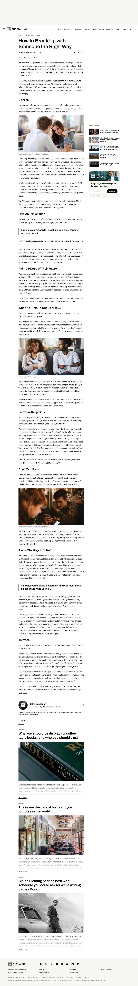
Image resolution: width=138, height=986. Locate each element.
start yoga (65, 645)
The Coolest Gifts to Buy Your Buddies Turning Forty (109, 164)
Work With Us (36, 977)
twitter (83, 705)
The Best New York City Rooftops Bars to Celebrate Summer (109, 156)
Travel (118, 29)
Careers (28, 977)
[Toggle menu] (4, 29)
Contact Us (73, 970)
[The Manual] (17, 29)
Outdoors (109, 29)
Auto (124, 29)
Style (60, 29)
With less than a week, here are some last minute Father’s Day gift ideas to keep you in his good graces (110, 148)
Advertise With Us (44, 973)
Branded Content (74, 973)
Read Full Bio (34, 714)
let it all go (76, 675)
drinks (53, 624)
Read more (22, 798)
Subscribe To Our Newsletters (17, 970)
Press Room (78, 977)
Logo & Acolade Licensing (15, 973)
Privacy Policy (95, 195)
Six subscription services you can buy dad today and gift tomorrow (110, 140)
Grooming (67, 29)
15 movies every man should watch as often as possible (109, 132)
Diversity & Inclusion (48, 977)
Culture (87, 29)
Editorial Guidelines (105, 970)
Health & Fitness (98, 29)
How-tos (21, 724)
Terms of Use (59, 977)
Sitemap (87, 977)
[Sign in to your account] (130, 29)
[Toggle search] (133, 29)
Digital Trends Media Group (16, 977)
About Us (41, 970)
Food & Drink (78, 29)
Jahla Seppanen (24, 52)
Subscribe (112, 191)
